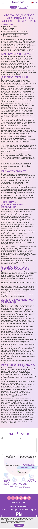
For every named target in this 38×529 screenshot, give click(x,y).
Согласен (19, 525)
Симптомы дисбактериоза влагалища (15, 31)
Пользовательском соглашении (11, 522)
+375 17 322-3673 (18, 502)
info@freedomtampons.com (19, 506)
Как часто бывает (8, 29)
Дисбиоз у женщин (9, 28)
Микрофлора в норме (10, 26)
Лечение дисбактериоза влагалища (14, 34)
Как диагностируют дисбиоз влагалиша (15, 33)
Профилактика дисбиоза (11, 36)
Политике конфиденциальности (15, 521)
